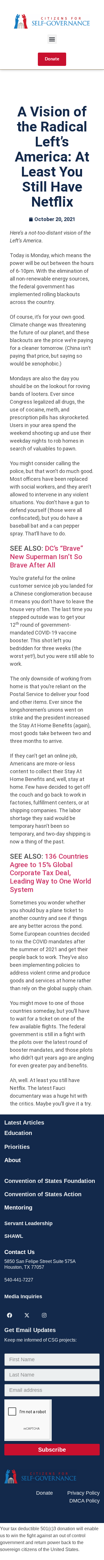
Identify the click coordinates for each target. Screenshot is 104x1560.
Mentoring (18, 1207)
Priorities (17, 1147)
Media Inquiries (23, 1296)
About (12, 1160)
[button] (52, 39)
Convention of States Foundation (49, 1181)
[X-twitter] (27, 1315)
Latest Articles (24, 1122)
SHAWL (13, 1236)
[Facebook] (9, 1315)
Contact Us (19, 1252)
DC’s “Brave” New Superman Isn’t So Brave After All (46, 556)
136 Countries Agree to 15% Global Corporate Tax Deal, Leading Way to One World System (50, 873)
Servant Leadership (28, 1223)
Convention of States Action (42, 1194)
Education (18, 1133)
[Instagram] (44, 1315)
